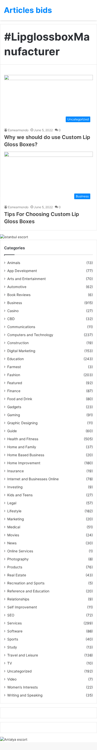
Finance (13, 391)
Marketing (15, 519)
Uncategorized (19, 671)
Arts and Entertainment (26, 279)
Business (14, 303)
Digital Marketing (21, 351)
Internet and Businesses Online (33, 479)
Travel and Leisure (22, 655)
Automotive (16, 287)
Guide (12, 431)
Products (14, 567)
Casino (13, 311)
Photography (18, 559)
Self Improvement (22, 607)
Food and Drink (19, 399)
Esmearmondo (18, 130)
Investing (15, 487)
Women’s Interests (22, 687)
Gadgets (14, 407)
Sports (12, 639)
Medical (13, 527)
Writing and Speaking (24, 695)
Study (12, 647)
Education (15, 359)
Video (12, 679)
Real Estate (16, 575)
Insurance (15, 471)
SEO (10, 615)
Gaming (13, 415)
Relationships (18, 599)
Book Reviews (19, 295)
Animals (13, 263)
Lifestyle (14, 511)
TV (9, 663)
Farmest (14, 367)
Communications (21, 327)
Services (14, 623)
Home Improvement (23, 463)
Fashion (13, 375)
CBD (11, 319)
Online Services (20, 551)
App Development (22, 271)
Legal (11, 503)
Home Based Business (25, 455)
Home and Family (21, 447)
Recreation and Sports (25, 583)
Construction (18, 343)
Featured (14, 383)
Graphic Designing (22, 423)
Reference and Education (28, 591)
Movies (13, 535)
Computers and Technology (30, 335)
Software (15, 631)
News (12, 543)
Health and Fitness (22, 439)
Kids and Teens (20, 495)
